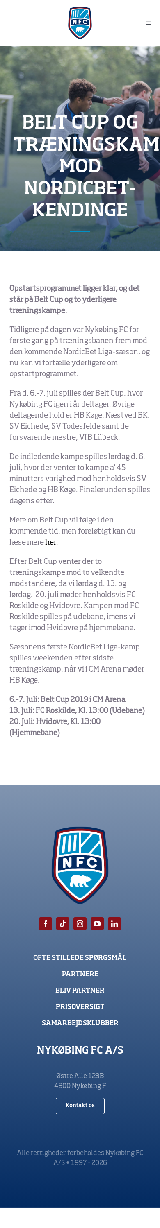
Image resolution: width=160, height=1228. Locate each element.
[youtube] (97, 923)
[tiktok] (62, 923)
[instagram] (80, 923)
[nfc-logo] (80, 10)
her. (51, 542)
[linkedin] (114, 923)
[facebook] (45, 923)
